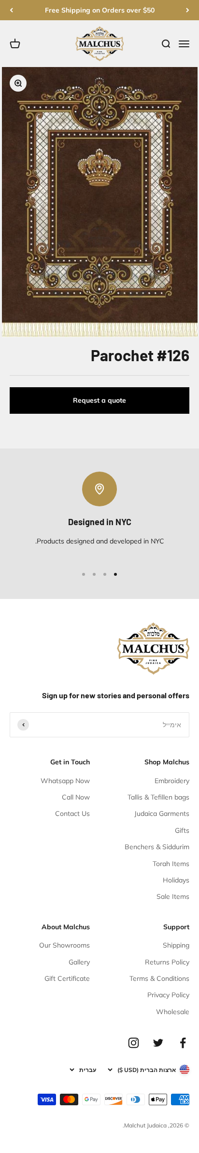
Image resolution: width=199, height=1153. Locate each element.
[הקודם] (187, 10)
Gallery (79, 962)
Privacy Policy (168, 994)
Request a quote (99, 400)
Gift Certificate (67, 978)
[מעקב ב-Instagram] (133, 1042)
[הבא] (11, 10)
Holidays (176, 880)
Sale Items (172, 896)
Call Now (76, 797)
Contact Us (72, 813)
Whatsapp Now (65, 780)
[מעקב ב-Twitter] (158, 1042)
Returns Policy (167, 962)
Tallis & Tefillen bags (158, 797)
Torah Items (171, 863)
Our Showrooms (64, 945)
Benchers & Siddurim (157, 846)
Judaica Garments (161, 813)
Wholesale (172, 1011)
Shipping (176, 945)
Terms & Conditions (159, 978)
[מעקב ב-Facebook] (182, 1042)
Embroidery (172, 780)
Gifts (182, 830)
